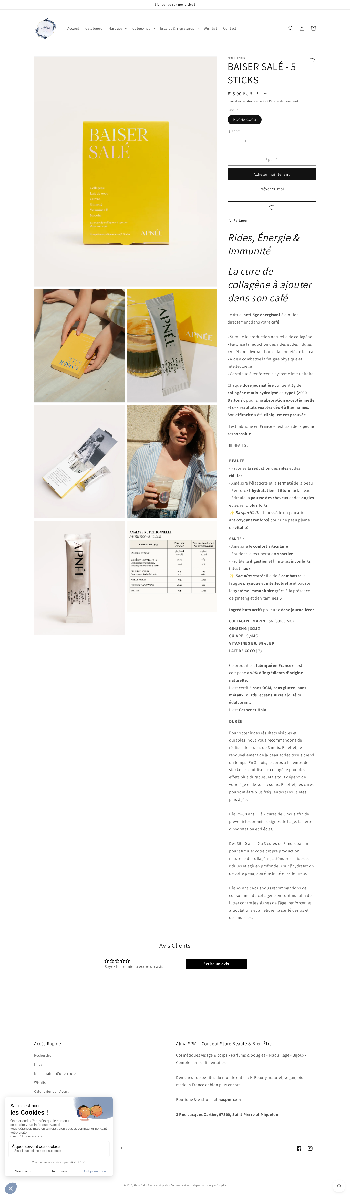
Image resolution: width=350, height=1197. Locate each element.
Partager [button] (240, 220)
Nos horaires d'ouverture (55, 1073)
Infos (38, 1064)
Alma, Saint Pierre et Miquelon (152, 1185)
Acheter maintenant (272, 174)
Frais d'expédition (241, 101)
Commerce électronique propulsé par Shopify (198, 1185)
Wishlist (40, 1082)
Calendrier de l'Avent (51, 1091)
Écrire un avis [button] (216, 963)
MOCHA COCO (244, 119)
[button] (117, 28)
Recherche (42, 1055)
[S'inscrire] (120, 1148)
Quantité (234, 131)
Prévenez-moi (272, 188)
